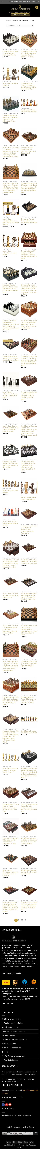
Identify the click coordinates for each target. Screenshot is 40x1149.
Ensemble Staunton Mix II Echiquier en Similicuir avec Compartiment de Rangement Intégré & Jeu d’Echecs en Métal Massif (29, 187)
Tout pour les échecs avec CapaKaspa (16, 1115)
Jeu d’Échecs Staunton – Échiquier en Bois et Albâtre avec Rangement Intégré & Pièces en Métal (10, 629)
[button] (3, 7)
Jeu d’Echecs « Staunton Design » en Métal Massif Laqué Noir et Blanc (11, 221)
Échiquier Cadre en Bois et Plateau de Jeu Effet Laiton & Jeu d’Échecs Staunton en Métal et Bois (29, 906)
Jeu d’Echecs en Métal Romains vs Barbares (28, 498)
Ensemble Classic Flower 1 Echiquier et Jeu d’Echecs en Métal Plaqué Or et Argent (28, 86)
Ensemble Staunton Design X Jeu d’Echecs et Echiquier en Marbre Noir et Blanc (10, 464)
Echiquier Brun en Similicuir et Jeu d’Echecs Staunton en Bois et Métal (28, 150)
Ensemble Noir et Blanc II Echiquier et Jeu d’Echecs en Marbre (10, 53)
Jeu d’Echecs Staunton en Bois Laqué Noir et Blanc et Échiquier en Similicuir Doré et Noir (28, 596)
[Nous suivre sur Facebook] (3, 1104)
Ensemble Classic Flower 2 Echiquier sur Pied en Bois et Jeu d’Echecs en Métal (28, 699)
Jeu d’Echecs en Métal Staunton (10, 84)
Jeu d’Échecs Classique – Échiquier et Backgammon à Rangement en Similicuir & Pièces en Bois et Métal (29, 630)
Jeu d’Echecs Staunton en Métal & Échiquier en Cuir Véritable (29, 872)
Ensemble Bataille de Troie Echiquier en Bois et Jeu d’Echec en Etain (10, 358)
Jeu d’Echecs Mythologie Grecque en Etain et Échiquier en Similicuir (10, 873)
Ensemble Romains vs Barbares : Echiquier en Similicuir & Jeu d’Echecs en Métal (10, 118)
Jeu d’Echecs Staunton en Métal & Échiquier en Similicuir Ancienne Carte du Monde (10, 428)
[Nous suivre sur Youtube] (9, 1104)
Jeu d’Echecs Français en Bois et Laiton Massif (29, 732)
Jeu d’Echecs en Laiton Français (10, 491)
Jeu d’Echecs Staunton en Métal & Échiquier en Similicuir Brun (10, 595)
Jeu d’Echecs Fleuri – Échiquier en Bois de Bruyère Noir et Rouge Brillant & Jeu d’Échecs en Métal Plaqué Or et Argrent (10, 907)
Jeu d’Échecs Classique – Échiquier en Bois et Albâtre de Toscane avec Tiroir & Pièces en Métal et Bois (29, 324)
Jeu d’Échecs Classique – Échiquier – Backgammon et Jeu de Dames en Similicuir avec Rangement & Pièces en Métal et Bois (11, 152)
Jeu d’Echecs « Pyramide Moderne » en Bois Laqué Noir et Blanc (10, 394)
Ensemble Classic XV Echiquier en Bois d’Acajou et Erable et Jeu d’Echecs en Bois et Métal (29, 254)
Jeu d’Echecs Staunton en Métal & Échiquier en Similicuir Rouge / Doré (29, 561)
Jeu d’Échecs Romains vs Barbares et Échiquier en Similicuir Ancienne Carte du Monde (29, 840)
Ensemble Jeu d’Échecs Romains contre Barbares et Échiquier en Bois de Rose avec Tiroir (11, 807)
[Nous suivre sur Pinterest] (6, 1104)
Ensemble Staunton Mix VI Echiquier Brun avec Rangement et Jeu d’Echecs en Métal (29, 54)
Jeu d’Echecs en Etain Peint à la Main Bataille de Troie (10, 523)
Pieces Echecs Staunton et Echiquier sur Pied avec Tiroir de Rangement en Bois (11, 840)
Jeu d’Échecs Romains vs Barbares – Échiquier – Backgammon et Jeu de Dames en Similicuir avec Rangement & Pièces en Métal (10, 187)
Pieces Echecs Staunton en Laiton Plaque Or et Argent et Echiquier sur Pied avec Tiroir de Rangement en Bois (11, 563)
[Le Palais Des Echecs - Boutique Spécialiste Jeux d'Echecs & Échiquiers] (20, 7)
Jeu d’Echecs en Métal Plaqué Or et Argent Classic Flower (10, 770)
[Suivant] (24, 920)
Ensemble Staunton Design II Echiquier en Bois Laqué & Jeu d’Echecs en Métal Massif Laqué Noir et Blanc (28, 466)
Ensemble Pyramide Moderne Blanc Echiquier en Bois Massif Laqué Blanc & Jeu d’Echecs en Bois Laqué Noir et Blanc (11, 325)
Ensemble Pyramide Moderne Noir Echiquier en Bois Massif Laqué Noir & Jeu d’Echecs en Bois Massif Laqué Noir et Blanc (29, 289)
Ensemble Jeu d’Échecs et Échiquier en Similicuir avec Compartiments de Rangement (29, 529)
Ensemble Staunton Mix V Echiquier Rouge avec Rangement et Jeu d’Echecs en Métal (29, 664)
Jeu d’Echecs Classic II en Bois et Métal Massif (29, 111)
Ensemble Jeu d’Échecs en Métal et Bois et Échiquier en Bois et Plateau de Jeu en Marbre (29, 395)
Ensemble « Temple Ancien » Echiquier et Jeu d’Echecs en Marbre (29, 220)
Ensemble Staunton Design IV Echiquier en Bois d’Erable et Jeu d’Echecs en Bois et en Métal (10, 288)
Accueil (8, 20)
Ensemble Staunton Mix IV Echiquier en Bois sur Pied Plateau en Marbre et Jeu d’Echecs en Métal (10, 700)
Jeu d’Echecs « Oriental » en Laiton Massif (10, 253)
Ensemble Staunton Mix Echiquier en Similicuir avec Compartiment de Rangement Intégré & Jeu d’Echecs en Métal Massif (29, 361)
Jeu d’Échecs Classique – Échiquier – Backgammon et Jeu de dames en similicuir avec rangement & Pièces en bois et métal (29, 430)
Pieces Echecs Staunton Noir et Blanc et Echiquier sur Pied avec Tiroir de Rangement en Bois (29, 807)
